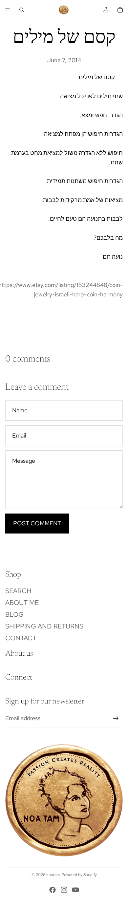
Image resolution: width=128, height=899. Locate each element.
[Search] (21, 10)
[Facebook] (52, 890)
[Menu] (7, 9)
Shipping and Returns (44, 626)
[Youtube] (75, 890)
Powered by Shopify (79, 874)
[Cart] (120, 10)
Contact (20, 637)
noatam (53, 874)
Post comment (37, 523)
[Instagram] (64, 890)
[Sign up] (116, 718)
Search (18, 590)
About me (22, 602)
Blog (14, 614)
